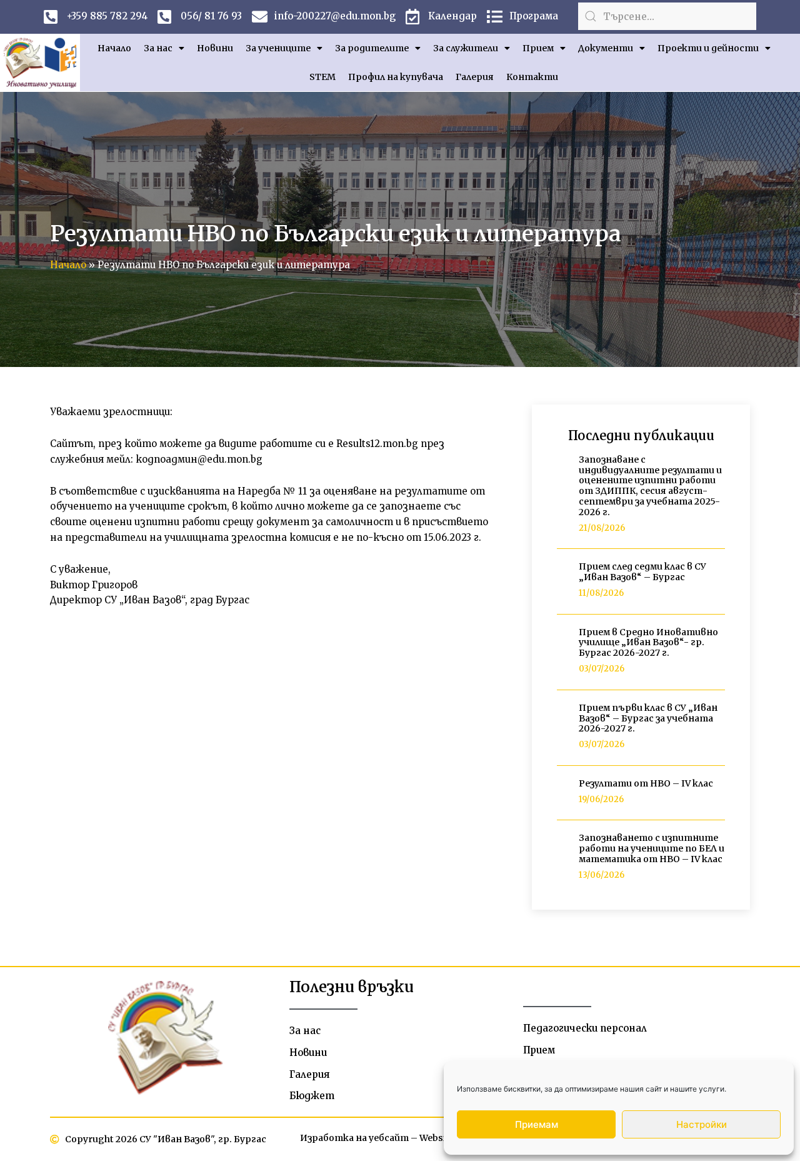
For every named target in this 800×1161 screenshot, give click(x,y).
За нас (158, 48)
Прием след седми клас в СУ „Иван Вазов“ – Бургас (642, 572)
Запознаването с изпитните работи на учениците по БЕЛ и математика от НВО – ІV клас (651, 848)
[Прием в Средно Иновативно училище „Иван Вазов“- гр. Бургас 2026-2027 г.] (563, 651)
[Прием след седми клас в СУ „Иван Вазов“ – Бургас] (563, 581)
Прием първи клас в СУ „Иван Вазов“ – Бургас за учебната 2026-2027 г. (648, 718)
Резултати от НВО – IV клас (646, 783)
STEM (322, 77)
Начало (114, 48)
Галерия (475, 77)
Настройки (701, 1124)
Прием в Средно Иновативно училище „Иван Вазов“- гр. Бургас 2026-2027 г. (648, 642)
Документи (605, 48)
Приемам (536, 1124)
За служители (465, 48)
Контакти (532, 77)
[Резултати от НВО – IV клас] (563, 792)
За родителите (372, 48)
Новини (215, 48)
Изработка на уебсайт (354, 1137)
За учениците (278, 48)
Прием (538, 48)
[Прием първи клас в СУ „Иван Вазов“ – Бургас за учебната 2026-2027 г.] (563, 727)
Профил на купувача (395, 77)
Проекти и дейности (708, 48)
